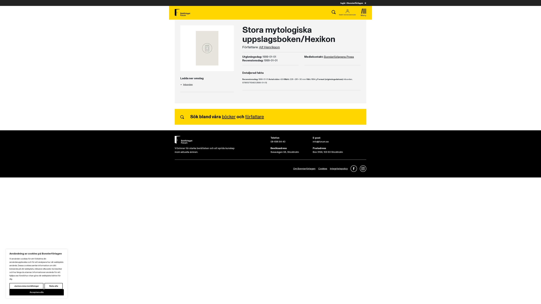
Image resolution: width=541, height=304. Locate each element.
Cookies (322, 168)
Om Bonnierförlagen (304, 168)
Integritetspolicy (339, 168)
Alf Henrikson (269, 47)
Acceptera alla (37, 292)
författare (254, 117)
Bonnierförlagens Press (339, 57)
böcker (229, 117)
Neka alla (53, 286)
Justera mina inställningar (26, 286)
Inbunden (188, 84)
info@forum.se (321, 141)
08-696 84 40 (277, 141)
